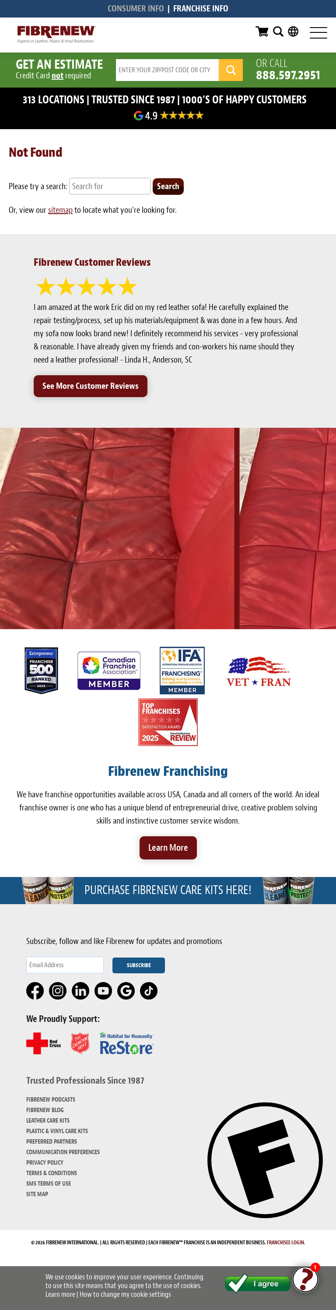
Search (278, 31)
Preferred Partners (51, 1141)
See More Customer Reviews (90, 385)
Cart (262, 31)
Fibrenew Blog (45, 1110)
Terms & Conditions (51, 1173)
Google (126, 991)
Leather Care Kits (48, 1120)
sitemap (60, 209)
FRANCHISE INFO (200, 8)
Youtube (103, 991)
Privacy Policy (44, 1162)
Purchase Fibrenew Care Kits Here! (168, 890)
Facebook (35, 991)
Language (293, 31)
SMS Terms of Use (48, 1183)
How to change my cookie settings (125, 1294)
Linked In (81, 991)
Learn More (168, 848)
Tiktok (149, 991)
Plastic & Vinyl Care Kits (57, 1131)
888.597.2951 (288, 75)
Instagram (58, 991)
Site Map (37, 1194)
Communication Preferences (63, 1152)
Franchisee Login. (286, 1242)
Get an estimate (59, 64)
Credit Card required (53, 75)
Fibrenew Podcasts (50, 1099)
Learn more (60, 1294)
